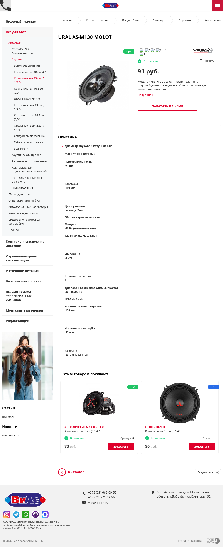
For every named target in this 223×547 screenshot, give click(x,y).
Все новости (10, 435)
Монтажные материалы (25, 310)
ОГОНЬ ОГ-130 (155, 427)
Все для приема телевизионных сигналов (19, 296)
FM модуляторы (19, 194)
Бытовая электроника (23, 281)
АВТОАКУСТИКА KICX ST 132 (84, 427)
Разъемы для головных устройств (27, 180)
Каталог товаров (97, 20)
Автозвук (14, 43)
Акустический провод (26, 155)
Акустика (18, 59)
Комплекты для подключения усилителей (29, 169)
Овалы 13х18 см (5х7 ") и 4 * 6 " (30, 127)
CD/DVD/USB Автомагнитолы (22, 51)
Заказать (120, 446)
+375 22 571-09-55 (101, 497)
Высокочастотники (27, 66)
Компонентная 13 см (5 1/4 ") (29, 107)
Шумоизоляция (22, 188)
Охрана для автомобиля (24, 201)
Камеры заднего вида (23, 213)
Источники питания (22, 271)
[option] (98, 85)
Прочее (13, 230)
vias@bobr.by (98, 503)
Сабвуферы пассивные (29, 136)
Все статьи (9, 417)
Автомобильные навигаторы (28, 207)
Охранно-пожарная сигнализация (21, 258)
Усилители (21, 148)
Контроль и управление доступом (25, 243)
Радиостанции (17, 321)
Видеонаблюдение (21, 21)
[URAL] (202, 50)
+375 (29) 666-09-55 (102, 492)
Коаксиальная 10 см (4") (30, 72)
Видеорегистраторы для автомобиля (24, 221)
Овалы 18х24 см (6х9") (28, 99)
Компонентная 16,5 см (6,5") (29, 117)
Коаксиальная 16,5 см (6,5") (28, 90)
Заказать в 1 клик (167, 106)
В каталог (75, 472)
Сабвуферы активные (28, 142)
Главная (66, 20)
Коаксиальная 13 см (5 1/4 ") (29, 80)
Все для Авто (16, 32)
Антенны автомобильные (29, 161)
